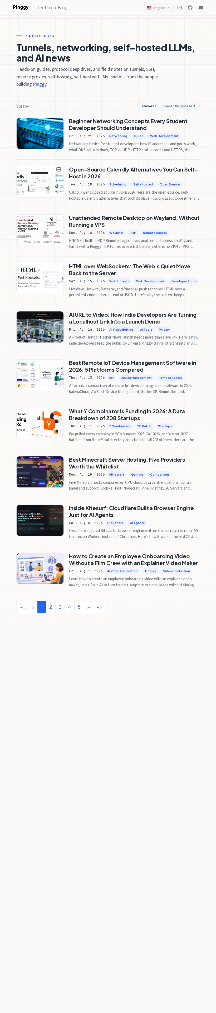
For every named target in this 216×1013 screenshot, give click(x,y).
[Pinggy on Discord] (200, 7)
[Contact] (179, 7)
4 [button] (69, 607)
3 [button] (60, 607)
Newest (149, 106)
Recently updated (179, 106)
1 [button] (42, 607)
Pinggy (39, 84)
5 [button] (79, 607)
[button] (88, 607)
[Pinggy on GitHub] (190, 7)
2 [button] (50, 607)
